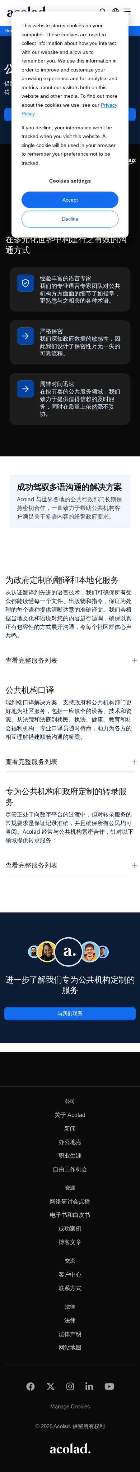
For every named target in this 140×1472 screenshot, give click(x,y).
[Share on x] (50, 1386)
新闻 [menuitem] (70, 1129)
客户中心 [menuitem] (70, 1274)
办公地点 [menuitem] (70, 1142)
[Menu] (127, 11)
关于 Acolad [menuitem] (70, 1115)
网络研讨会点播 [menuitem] (70, 1202)
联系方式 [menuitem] (70, 1288)
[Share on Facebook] (30, 1386)
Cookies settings (70, 181)
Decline (70, 219)
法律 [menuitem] (70, 1320)
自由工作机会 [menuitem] (70, 1169)
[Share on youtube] (109, 1386)
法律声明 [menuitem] (70, 1334)
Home (11, 30)
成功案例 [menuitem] (70, 1228)
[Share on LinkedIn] (89, 1386)
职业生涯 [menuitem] (70, 1156)
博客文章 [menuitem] (70, 1242)
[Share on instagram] (70, 1386)
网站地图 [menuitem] (70, 1347)
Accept (70, 200)
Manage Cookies (70, 1406)
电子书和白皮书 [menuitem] (70, 1215)
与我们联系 (70, 1013)
